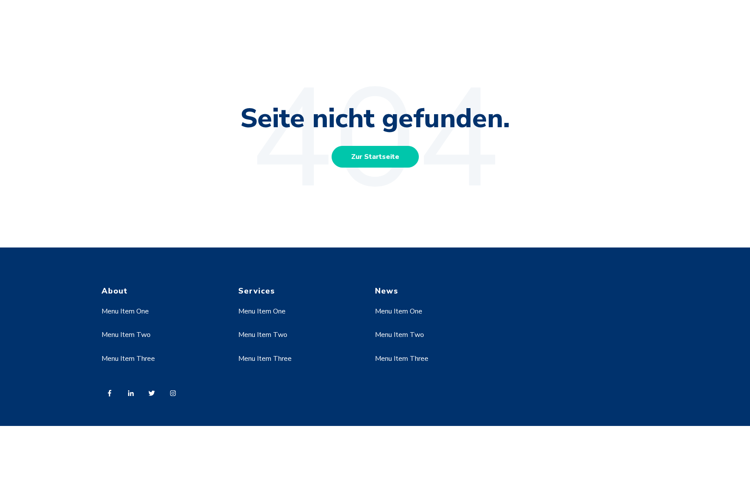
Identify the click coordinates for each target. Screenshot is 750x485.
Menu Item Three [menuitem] (128, 358)
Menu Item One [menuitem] (125, 311)
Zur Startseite (375, 157)
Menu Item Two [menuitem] (126, 335)
